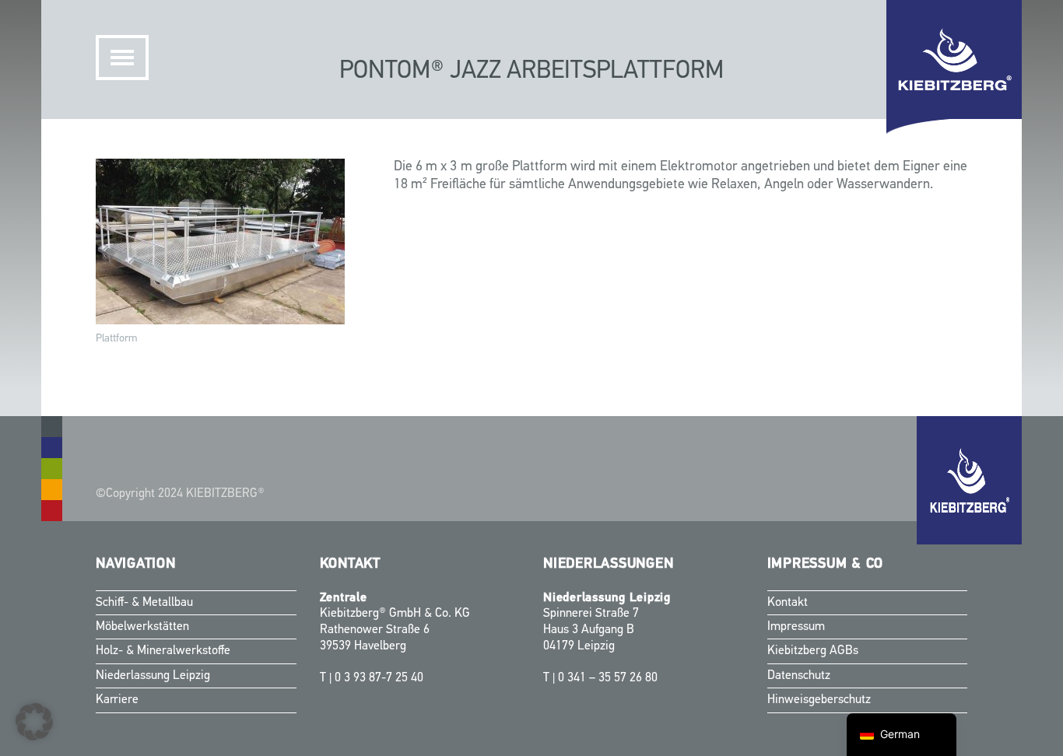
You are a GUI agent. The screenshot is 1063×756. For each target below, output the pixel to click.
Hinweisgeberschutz (819, 700)
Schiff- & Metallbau (144, 603)
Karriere (117, 700)
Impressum (796, 627)
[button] (34, 722)
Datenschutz (798, 676)
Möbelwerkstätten (142, 627)
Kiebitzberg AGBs (812, 651)
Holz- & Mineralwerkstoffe (163, 651)
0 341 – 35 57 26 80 (608, 678)
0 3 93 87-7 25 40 (379, 678)
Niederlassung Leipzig (153, 676)
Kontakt (787, 603)
